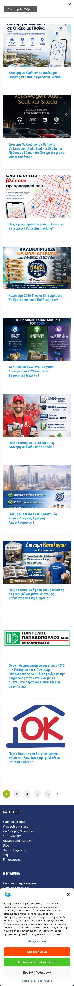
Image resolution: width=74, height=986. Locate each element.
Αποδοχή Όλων (37, 951)
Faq (5, 855)
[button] (68, 894)
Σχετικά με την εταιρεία (19, 883)
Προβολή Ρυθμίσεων (37, 972)
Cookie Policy (29, 981)
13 (47, 794)
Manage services (37, 941)
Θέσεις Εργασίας (14, 850)
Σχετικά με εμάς (14, 822)
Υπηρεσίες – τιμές (15, 826)
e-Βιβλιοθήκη (12, 836)
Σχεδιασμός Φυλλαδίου (19, 831)
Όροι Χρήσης (45, 981)
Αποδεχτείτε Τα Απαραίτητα (37, 962)
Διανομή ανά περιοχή (17, 841)
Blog (6, 845)
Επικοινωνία (11, 859)
